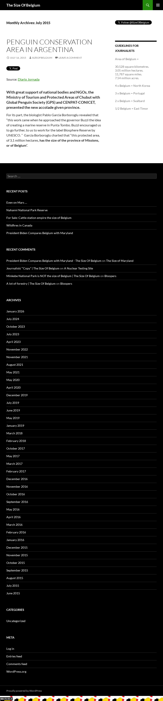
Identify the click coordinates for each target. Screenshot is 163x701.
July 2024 (12, 319)
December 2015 (17, 547)
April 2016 (13, 517)
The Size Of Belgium (23, 5)
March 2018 (14, 433)
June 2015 (13, 593)
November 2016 (17, 486)
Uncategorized (15, 621)
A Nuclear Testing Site (78, 268)
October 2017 (15, 448)
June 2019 (13, 410)
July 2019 (12, 402)
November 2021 (17, 357)
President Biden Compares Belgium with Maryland (39, 233)
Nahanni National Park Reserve (27, 210)
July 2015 (12, 585)
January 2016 (15, 540)
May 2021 (13, 372)
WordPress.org (16, 671)
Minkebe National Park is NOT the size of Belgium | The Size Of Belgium (53, 276)
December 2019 (17, 395)
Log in (10, 648)
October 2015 (15, 562)
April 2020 (13, 387)
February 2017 (16, 471)
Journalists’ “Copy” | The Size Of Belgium (32, 268)
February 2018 (16, 441)
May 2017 (13, 456)
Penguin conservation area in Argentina (49, 45)
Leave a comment (70, 57)
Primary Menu (158, 5)
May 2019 (13, 418)
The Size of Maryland (119, 260)
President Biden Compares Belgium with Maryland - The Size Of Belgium (53, 260)
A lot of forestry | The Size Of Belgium (31, 283)
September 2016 (17, 502)
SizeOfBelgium (42, 57)
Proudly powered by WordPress (24, 690)
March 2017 (14, 463)
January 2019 (15, 425)
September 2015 (17, 570)
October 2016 (15, 494)
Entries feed (14, 656)
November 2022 (17, 349)
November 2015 (17, 555)
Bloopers (110, 276)
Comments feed (16, 664)
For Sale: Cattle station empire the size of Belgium (39, 217)
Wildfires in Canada (19, 225)
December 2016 (17, 479)
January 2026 (15, 311)
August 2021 (14, 364)
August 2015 (14, 578)
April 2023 (13, 342)
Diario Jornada (28, 79)
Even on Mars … (16, 202)
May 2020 (13, 380)
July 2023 (12, 334)
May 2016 (13, 509)
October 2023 (15, 326)
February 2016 (16, 532)
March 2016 (14, 524)
